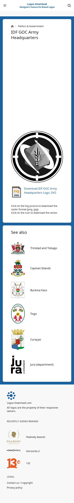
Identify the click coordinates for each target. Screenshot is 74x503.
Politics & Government (31, 26)
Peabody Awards (35, 437)
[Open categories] (4, 5)
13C (28, 463)
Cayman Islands (40, 268)
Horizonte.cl (33, 451)
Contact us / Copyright (20, 482)
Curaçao (35, 339)
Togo (33, 314)
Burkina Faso (38, 290)
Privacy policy (14, 487)
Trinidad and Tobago (43, 248)
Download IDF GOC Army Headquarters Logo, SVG (40, 191)
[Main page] (12, 26)
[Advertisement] (37, 85)
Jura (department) (42, 364)
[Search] (69, 5)
